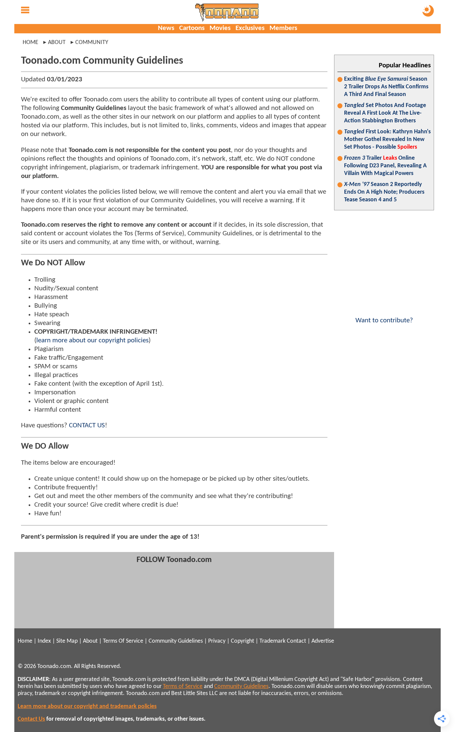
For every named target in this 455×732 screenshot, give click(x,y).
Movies (220, 28)
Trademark (272, 641)
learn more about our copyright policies (92, 340)
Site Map (67, 641)
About (90, 641)
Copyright (242, 641)
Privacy (217, 641)
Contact (296, 641)
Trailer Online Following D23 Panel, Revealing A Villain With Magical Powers (385, 166)
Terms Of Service (123, 641)
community (91, 42)
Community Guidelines (176, 641)
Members (283, 28)
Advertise (322, 641)
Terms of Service (183, 686)
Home (30, 42)
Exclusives (249, 28)
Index (44, 641)
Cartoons (192, 28)
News (166, 28)
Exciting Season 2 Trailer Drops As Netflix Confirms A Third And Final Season (386, 87)
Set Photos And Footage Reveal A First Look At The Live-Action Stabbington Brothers (385, 113)
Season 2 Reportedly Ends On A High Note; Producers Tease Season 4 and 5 (384, 192)
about (57, 42)
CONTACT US (87, 425)
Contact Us (31, 719)
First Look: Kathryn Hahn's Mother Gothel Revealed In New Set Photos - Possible (387, 139)
